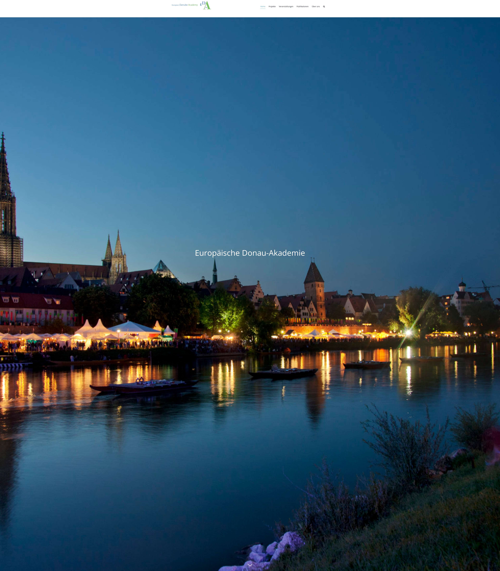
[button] (324, 6)
